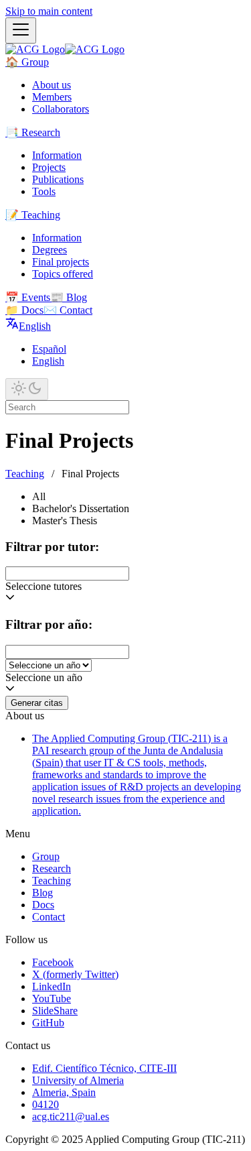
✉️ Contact (68, 310)
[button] (125, 690)
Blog (42, 892)
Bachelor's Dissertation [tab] (80, 508)
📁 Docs (24, 310)
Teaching (24, 473)
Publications (58, 179)
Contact (48, 916)
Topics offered (62, 274)
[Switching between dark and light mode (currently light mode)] (26, 389)
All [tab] (39, 496)
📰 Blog (68, 297)
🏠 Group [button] (27, 62)
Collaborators (60, 109)
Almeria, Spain (64, 1092)
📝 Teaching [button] (32, 215)
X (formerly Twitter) (75, 974)
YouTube (51, 998)
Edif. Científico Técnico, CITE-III (104, 1068)
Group (46, 856)
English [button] (35, 326)
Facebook (53, 962)
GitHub (48, 1022)
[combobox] (67, 573)
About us (51, 84)
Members (52, 97)
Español (49, 349)
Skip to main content (48, 11)
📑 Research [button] (32, 132)
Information (57, 155)
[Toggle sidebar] (20, 30)
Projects (49, 167)
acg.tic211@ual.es (70, 1116)
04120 (45, 1104)
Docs (43, 904)
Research (51, 868)
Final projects (60, 261)
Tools (44, 191)
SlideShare (55, 1010)
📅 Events (27, 297)
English (48, 361)
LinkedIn (51, 986)
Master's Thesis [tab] (64, 520)
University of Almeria (78, 1080)
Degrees (49, 249)
